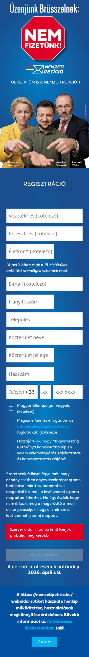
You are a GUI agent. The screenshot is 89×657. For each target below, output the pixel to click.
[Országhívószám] (32, 391)
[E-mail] (44, 283)
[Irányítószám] (30, 301)
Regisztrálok (44, 555)
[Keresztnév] (44, 233)
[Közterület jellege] (30, 355)
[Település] (44, 319)
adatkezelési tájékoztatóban (43, 426)
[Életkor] (30, 251)
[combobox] (30, 355)
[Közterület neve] (44, 337)
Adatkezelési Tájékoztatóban (48, 624)
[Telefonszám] (68, 391)
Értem (44, 642)
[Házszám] (30, 374)
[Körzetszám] (45, 391)
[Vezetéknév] (44, 215)
